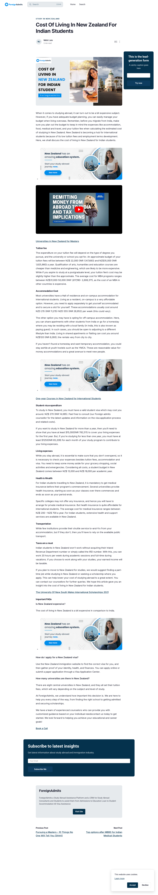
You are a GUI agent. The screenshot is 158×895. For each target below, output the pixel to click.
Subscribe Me (40, 769)
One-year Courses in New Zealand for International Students (68, 398)
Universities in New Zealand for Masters (57, 241)
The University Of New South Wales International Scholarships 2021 (72, 592)
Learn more (119, 878)
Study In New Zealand (47, 19)
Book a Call (42, 728)
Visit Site (79, 811)
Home (72, 4)
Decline (145, 885)
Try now (138, 83)
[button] (119, 41)
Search (82, 4)
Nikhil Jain (48, 40)
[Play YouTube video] (79, 209)
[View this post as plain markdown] (115, 41)
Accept (132, 885)
